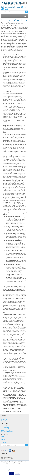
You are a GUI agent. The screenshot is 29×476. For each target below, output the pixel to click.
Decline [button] (17, 473)
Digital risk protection (6, 430)
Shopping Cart (4, 419)
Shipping (3, 439)
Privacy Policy (17, 90)
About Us (3, 436)
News (2, 438)
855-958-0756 (5, 460)
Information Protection (6, 428)
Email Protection (5, 427)
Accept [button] (11, 473)
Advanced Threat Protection (7, 426)
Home (2, 418)
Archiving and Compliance (7, 431)
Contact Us (3, 420)
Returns (3, 441)
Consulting (3, 442)
